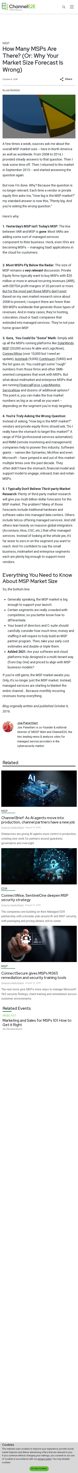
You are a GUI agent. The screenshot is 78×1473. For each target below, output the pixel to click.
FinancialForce (29, 385)
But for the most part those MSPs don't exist (34, 291)
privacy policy (45, 1459)
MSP (6, 43)
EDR (4, 889)
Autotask (21, 359)
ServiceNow (11, 390)
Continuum (47, 359)
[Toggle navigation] (71, 7)
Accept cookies (39, 1468)
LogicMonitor (50, 385)
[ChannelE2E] (18, 7)
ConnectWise (12, 354)
